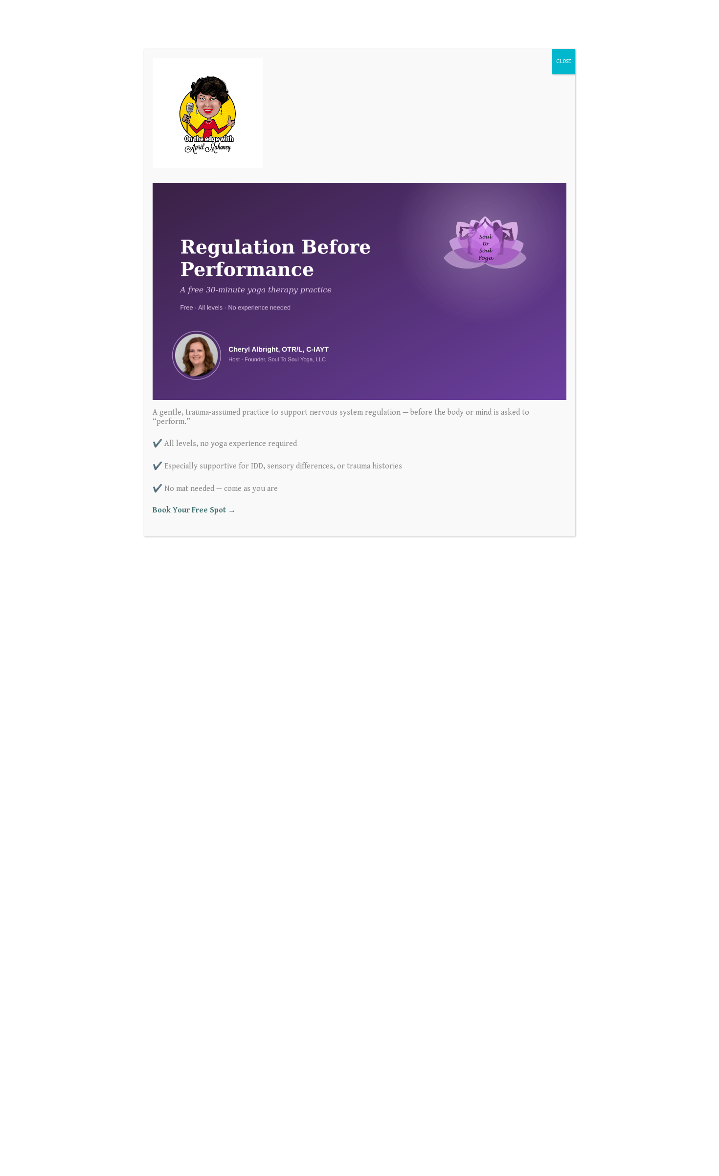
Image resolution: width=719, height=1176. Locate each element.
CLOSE (563, 61)
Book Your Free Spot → (194, 510)
